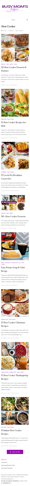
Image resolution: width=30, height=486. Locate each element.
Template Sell (6, 483)
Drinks (2, 262)
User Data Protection (7, 468)
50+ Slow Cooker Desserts (13, 216)
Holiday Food (4, 319)
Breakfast (3, 172)
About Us (3, 459)
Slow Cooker (9, 64)
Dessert (3, 64)
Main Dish (3, 119)
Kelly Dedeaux (13, 85)
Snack (15, 64)
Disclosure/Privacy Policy (8, 465)
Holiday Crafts (5, 372)
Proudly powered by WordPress (10, 481)
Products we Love (16, 262)
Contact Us (4, 462)
